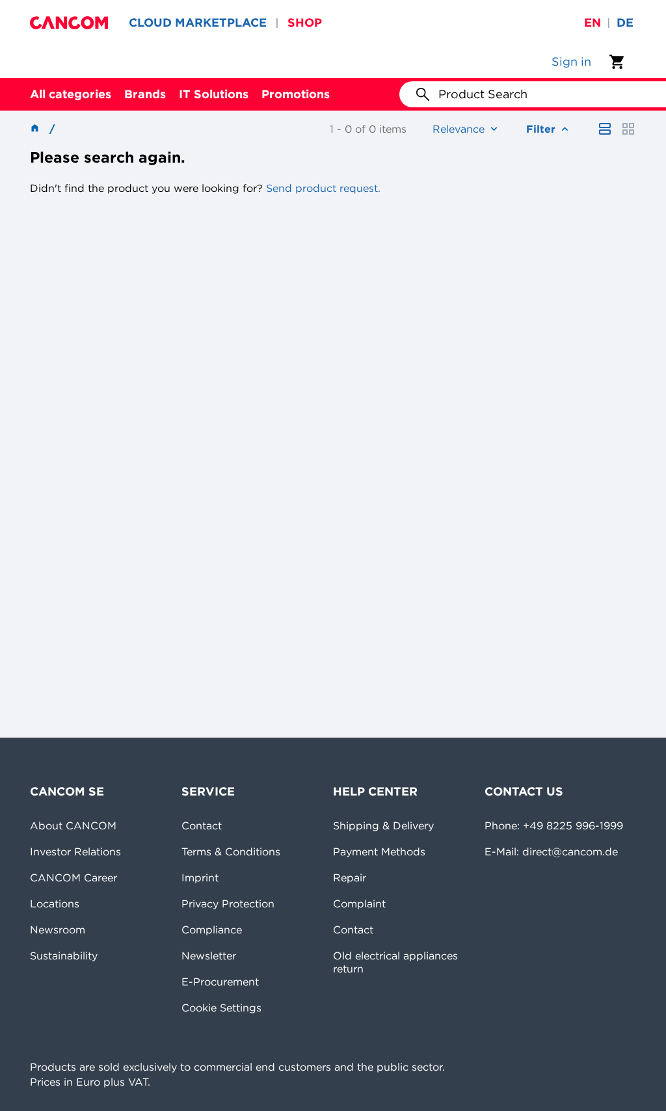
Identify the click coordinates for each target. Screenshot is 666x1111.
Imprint (200, 877)
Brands (145, 94)
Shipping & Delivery (383, 825)
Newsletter (208, 955)
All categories (70, 94)
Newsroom (57, 929)
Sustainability (64, 955)
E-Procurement (220, 981)
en (592, 22)
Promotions (295, 94)
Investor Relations (75, 851)
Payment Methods (379, 851)
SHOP (304, 22)
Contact (201, 825)
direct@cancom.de (570, 851)
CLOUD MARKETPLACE (198, 22)
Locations (54, 903)
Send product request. (321, 187)
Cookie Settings (221, 1007)
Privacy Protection (227, 903)
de (625, 22)
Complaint (359, 903)
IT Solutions (213, 94)
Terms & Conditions (230, 851)
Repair (349, 877)
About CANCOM (73, 825)
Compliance (211, 929)
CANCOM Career (73, 877)
